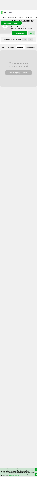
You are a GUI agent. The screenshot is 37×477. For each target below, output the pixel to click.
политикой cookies (13, 475)
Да (25, 39)
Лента (4, 17)
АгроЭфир (11, 47)
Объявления (29, 17)
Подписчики (30, 47)
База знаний (12, 17)
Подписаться (19, 33)
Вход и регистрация (11, 23)
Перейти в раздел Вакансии (18, 73)
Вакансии (20, 47)
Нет (30, 39)
